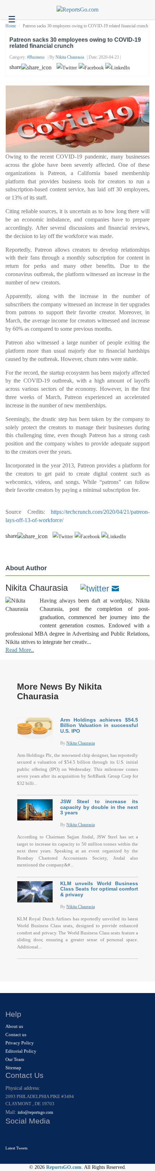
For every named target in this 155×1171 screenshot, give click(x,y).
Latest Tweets (16, 1148)
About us (14, 1026)
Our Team (14, 1059)
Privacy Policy (19, 1043)
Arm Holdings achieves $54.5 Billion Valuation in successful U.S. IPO (99, 725)
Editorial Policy (20, 1051)
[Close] (11, 1135)
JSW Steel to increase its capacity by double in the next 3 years (99, 807)
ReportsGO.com (63, 1167)
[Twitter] (94, 588)
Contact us (15, 1034)
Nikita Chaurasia (70, 57)
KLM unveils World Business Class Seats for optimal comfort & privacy (99, 888)
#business (36, 57)
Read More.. (19, 650)
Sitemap (13, 1067)
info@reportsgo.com (35, 1112)
